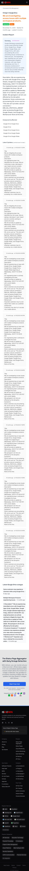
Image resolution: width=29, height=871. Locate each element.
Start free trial (14, 684)
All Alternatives (19, 778)
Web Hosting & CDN (19, 848)
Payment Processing (8, 841)
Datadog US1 (8, 812)
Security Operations (8, 851)
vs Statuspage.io (20, 773)
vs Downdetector (20, 766)
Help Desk (4, 768)
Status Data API (6, 786)
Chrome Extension (20, 796)
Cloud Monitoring (20, 748)
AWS (6, 809)
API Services (6, 837)
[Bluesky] (12, 723)
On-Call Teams (5, 776)
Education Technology (17, 837)
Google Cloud (16, 816)
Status (13, 865)
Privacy (14, 867)
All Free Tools (19, 785)
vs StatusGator (19, 771)
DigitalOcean (19, 812)
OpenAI (7, 823)
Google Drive (13, 13)
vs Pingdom (19, 768)
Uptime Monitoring (20, 751)
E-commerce (5, 784)
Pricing (3, 744)
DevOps (4, 773)
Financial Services (21, 854)
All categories (6, 858)
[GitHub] (9, 723)
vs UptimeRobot (20, 776)
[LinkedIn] (2, 723)
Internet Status (19, 793)
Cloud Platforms (7, 848)
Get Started (5, 749)
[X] (5, 723)
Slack (16, 826)
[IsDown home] (6, 2)
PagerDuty (16, 823)
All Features (19, 756)
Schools (4, 778)
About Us (4, 741)
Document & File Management (10, 8)
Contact (19, 865)
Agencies (4, 781)
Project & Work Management (10, 844)
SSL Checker (19, 788)
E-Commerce (19, 841)
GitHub (6, 816)
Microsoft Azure (20, 819)
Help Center (7, 865)
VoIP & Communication (8, 854)
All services (6, 829)
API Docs (18, 759)
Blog (3, 747)
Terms (24, 865)
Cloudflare (14, 809)
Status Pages (19, 746)
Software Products (6, 766)
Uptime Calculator (20, 791)
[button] (27, 2)
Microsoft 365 (8, 819)
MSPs (3, 771)
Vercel (23, 826)
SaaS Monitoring (20, 753)
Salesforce (7, 826)
